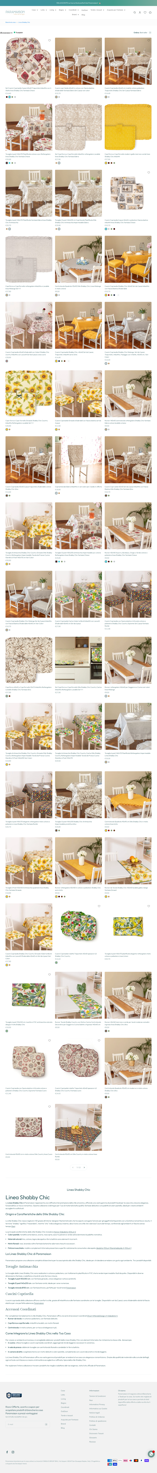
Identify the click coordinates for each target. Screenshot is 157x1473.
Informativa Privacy (97, 1404)
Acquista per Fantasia (115, 10)
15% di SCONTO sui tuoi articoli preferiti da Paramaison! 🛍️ (78, 3)
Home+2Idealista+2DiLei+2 (65, 1232)
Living (52, 10)
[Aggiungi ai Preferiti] (49, 40)
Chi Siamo (93, 1429)
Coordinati (72, 10)
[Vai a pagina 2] (84, 1167)
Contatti (92, 1425)
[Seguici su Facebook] (7, 1452)
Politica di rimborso (97, 1417)
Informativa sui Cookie (98, 1408)
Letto (43, 10)
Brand (74, 14)
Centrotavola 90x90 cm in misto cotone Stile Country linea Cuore (29, 1154)
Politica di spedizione (97, 1421)
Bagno (61, 10)
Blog (83, 15)
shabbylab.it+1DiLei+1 (122, 1248)
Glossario (93, 1437)
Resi (91, 1400)
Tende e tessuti (96, 10)
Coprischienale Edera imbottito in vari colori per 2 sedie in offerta (78, 487)
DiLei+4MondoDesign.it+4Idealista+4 (102, 1316)
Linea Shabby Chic (24, 22)
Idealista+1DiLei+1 (103, 1248)
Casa (34, 10)
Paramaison (71, 1288)
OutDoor (84, 10)
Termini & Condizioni (97, 1396)
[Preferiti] (145, 12)
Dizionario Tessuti (96, 1433)
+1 (118, 295)
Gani (13, 1226)
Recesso (92, 1442)
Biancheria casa (11, 22)
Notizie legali (94, 1413)
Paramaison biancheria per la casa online (19, 1461)
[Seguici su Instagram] (12, 1452)
